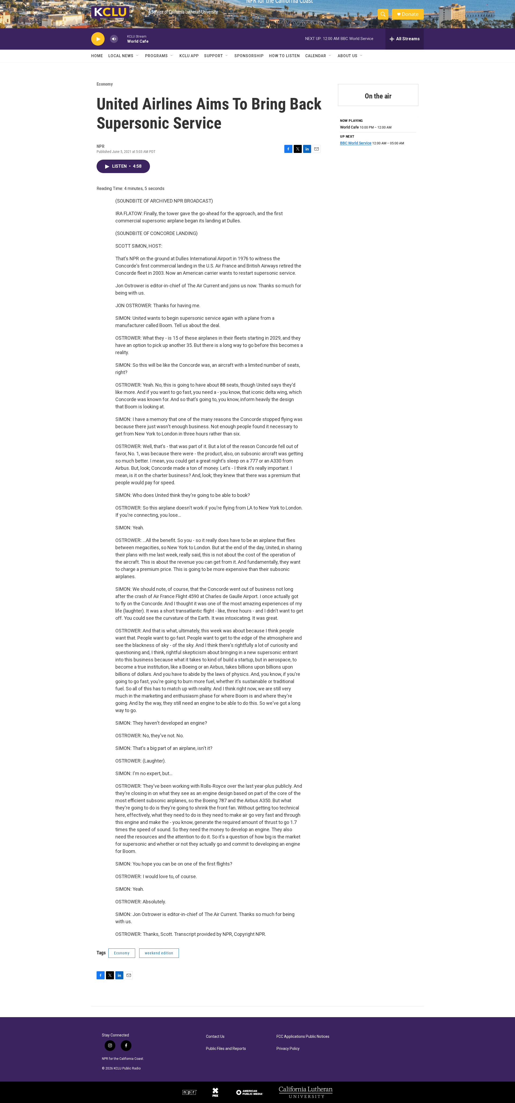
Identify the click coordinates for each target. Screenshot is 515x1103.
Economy (105, 84)
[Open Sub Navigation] (137, 56)
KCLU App (189, 56)
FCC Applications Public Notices (303, 1037)
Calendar (315, 56)
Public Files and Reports (226, 1049)
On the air (378, 96)
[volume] (114, 39)
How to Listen (284, 56)
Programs (156, 56)
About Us (348, 56)
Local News (121, 56)
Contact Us (215, 1037)
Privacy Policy (288, 1049)
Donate (410, 14)
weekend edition (159, 953)
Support (213, 56)
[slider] (122, 39)
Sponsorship (249, 56)
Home (97, 56)
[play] (98, 39)
